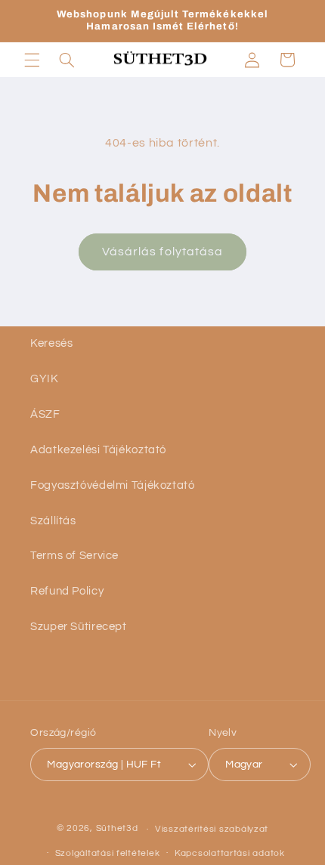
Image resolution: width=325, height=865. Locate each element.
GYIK (44, 379)
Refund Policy (67, 591)
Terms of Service (74, 555)
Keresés (51, 343)
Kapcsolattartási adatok (230, 853)
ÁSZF (45, 414)
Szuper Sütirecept (78, 626)
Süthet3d (117, 829)
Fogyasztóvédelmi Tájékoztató (112, 485)
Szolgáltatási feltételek (107, 853)
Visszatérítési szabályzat (211, 829)
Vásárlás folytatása (162, 252)
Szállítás (53, 521)
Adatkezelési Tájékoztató (98, 450)
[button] (31, 59)
